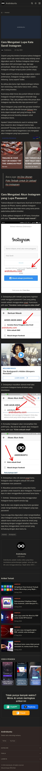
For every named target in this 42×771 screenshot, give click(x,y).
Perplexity (31, 707)
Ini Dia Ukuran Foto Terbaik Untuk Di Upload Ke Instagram (21, 180)
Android (4, 534)
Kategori (4, 748)
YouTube (12, 741)
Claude (22, 713)
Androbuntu (11, 3)
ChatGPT (13, 707)
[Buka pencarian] (32, 3)
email (26, 302)
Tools (3, 753)
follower (30, 109)
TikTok (4, 741)
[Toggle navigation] (39, 3)
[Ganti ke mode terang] (35, 3)
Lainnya (4, 759)
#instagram (12, 534)
